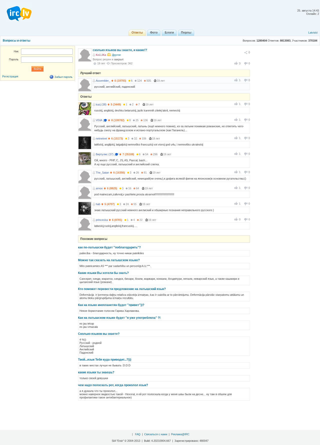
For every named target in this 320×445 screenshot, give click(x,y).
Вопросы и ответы (16, 40)
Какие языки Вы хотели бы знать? (103, 273)
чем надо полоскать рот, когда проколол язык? (113, 385)
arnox (99, 188)
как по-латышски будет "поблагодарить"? (109, 247)
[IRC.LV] (16, 12)
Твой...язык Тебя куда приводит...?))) (104, 359)
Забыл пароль (63, 76)
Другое (116, 54)
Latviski (313, 32)
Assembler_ (103, 80)
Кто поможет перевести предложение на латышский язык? (122, 289)
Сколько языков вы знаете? (99, 334)
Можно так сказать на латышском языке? (109, 260)
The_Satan (102, 172)
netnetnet (101, 138)
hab (98, 204)
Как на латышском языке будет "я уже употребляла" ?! (119, 318)
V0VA (99, 120)
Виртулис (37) (105, 154)
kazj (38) (101, 104)
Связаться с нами (155, 434)
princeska (102, 219)
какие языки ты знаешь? (96, 372)
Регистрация (10, 76)
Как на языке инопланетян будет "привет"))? (111, 305)
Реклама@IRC (180, 434)
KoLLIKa (101, 54)
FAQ (137, 434)
